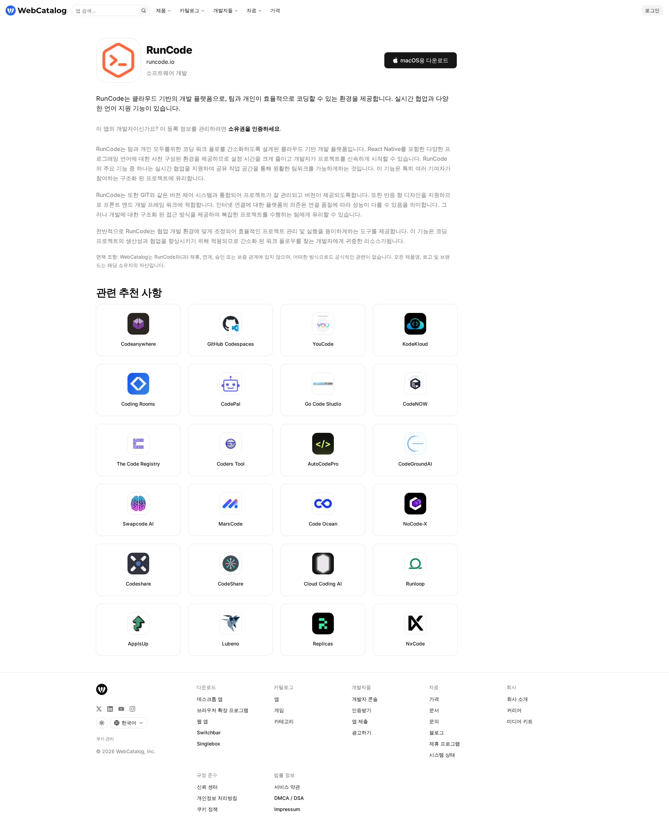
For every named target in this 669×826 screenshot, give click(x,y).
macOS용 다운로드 (424, 60)
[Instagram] (132, 709)
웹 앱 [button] (202, 721)
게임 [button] (279, 710)
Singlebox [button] (208, 744)
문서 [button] (434, 710)
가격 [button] (434, 699)
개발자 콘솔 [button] (365, 699)
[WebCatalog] (101, 689)
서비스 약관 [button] (287, 787)
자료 (251, 10)
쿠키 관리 (105, 738)
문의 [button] (434, 721)
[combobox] (128, 722)
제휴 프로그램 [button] (444, 744)
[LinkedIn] (110, 709)
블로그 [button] (436, 732)
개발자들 (223, 10)
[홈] (36, 10)
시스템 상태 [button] (442, 755)
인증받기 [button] (361, 710)
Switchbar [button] (209, 732)
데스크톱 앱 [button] (210, 699)
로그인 (652, 10)
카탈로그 (189, 10)
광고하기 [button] (361, 732)
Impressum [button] (287, 809)
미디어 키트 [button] (520, 721)
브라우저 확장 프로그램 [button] (222, 710)
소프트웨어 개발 (166, 72)
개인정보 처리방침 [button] (217, 798)
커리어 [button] (514, 710)
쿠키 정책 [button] (207, 809)
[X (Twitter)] (99, 709)
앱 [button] (276, 699)
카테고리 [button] (284, 721)
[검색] (143, 10)
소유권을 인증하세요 (254, 128)
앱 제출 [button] (360, 721)
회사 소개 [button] (517, 699)
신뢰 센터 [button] (207, 787)
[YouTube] (121, 709)
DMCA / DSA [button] (289, 798)
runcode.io (160, 61)
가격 (275, 10)
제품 (161, 10)
